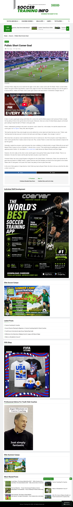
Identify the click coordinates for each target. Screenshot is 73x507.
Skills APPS (39, 21)
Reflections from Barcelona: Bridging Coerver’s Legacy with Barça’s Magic (22, 334)
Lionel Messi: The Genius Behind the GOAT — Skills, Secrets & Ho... (27, 481)
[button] (67, 503)
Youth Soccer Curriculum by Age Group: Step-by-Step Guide (19, 331)
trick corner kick (30, 149)
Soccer (6, 41)
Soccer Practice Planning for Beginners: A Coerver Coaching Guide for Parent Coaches (25, 328)
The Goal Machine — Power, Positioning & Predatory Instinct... (26, 488)
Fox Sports (16, 128)
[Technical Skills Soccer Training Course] (54, 28)
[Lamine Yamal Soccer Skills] (31, 28)
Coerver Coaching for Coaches (59, 482)
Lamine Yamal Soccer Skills (43, 27)
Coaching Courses (27, 21)
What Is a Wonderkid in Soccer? (59, 488)
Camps (49, 21)
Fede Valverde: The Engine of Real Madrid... (21, 494)
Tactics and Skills (12, 21)
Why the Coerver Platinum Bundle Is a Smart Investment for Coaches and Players (61, 497)
